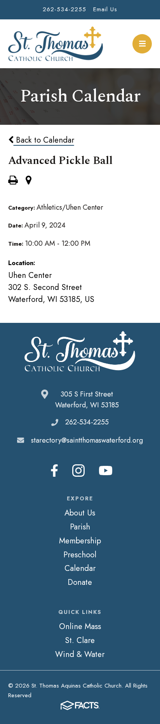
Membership (80, 540)
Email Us (105, 9)
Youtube (105, 470)
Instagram (78, 470)
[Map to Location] (28, 181)
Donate (80, 582)
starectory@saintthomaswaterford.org (87, 440)
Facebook (54, 470)
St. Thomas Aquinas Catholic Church (55, 43)
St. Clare (80, 640)
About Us (79, 513)
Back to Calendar (44, 140)
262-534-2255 (64, 9)
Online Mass (80, 626)
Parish (80, 527)
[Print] (12, 181)
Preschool (79, 554)
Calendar (80, 568)
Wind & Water (79, 654)
